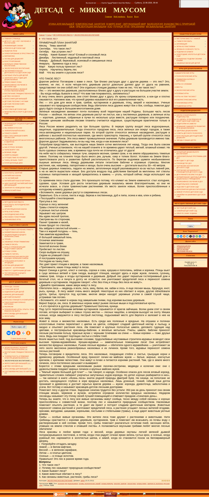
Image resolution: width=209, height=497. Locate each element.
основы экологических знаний (89, 483)
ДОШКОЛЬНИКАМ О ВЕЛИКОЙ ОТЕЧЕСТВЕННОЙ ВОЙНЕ (16, 348)
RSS (132, 3)
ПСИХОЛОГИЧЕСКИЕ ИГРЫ (186, 76)
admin (83, 480)
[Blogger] (203, 236)
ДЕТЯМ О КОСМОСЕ (12, 366)
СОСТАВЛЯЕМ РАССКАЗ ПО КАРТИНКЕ (19, 371)
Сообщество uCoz (183, 247)
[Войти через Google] (23, 333)
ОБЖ (72, 26)
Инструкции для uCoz (184, 251)
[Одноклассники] (184, 236)
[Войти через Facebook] (13, 333)
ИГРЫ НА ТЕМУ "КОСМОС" (186, 96)
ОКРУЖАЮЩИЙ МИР (134, 24)
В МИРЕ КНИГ (114, 24)
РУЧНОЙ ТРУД (121, 26)
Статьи (48, 35)
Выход (130, 17)
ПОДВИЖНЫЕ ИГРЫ (184, 106)
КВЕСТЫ (179, 87)
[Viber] (193, 236)
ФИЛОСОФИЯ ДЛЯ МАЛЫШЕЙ (16, 363)
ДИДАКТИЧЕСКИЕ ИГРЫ (185, 73)
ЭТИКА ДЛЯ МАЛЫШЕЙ (61, 24)
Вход (136, 17)
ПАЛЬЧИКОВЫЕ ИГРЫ (184, 103)
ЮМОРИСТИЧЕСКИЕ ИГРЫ (186, 100)
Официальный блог (184, 246)
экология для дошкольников (68, 483)
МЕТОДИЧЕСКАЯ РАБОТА (63, 35)
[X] (190, 236)
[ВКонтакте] (181, 236)
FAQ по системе (183, 249)
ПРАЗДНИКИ (138, 26)
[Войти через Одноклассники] (28, 333)
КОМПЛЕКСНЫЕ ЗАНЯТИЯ (90, 24)
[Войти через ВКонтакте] (9, 333)
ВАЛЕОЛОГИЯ (155, 24)
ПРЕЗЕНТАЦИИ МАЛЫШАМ (91, 26)
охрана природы (107, 483)
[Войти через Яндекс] (18, 333)
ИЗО (109, 26)
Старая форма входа (18, 338)
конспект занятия (120, 483)
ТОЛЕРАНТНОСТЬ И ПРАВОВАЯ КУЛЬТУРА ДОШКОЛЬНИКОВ (17, 357)
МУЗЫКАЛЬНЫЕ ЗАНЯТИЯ (161, 26)
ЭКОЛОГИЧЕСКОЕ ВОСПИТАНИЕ (17, 361)
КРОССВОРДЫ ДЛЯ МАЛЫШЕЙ (16, 369)
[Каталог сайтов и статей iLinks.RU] (97, 496)
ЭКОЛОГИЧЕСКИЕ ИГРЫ (185, 90)
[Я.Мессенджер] (178, 236)
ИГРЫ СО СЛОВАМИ (184, 84)
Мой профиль (119, 17)
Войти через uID (18, 327)
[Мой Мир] (200, 236)
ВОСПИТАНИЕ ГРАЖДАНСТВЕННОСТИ (19, 352)
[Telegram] (187, 236)
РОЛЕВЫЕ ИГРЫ (182, 93)
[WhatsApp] (196, 236)
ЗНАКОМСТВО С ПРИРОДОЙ (179, 24)
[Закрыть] (180, 7)
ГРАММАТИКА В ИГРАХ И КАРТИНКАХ (184, 80)
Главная (108, 17)
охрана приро (141, 483)
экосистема (131, 483)
